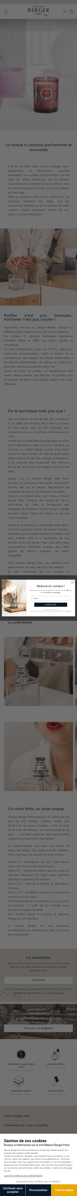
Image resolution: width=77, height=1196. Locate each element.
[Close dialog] (72, 582)
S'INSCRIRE (50, 605)
